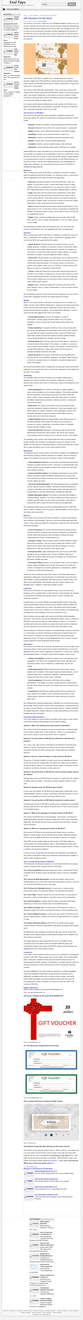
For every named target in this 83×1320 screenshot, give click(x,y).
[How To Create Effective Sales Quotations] (35, 1245)
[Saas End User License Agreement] (34, 1270)
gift (27, 1166)
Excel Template (36, 1312)
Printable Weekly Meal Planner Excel (46, 1171)
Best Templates (74, 1310)
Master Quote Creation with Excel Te (46, 1187)
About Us (6, 1310)
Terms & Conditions (13, 9)
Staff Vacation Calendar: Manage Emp (46, 1179)
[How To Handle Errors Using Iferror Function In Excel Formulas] (8, 34)
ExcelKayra (53, 1160)
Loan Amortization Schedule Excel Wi (46, 1194)
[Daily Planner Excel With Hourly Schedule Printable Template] (8, 51)
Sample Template (50, 1310)
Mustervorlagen (57, 1312)
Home (25, 15)
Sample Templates (62, 1310)
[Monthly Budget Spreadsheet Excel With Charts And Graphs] (8, 18)
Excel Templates (34, 15)
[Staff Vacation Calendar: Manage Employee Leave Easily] (29, 1180)
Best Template (47, 1312)
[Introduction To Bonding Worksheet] (35, 1255)
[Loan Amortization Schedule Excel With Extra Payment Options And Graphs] (29, 1196)
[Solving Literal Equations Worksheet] (35, 1289)
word (35, 1166)
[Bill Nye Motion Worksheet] (35, 1223)
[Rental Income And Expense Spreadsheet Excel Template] (8, 67)
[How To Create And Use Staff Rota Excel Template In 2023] (35, 1234)
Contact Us (12, 1310)
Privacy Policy (28, 1310)
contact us (50, 1163)
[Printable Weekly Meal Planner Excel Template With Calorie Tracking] (29, 1173)
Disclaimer (20, 1310)
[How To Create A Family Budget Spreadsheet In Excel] (8, 84)
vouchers (31, 1166)
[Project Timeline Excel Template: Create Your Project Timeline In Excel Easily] (35, 1277)
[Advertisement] (12, 135)
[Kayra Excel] (18, 6)
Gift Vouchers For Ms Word (32, 23)
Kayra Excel (46, 1314)
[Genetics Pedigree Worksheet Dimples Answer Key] (35, 1300)
